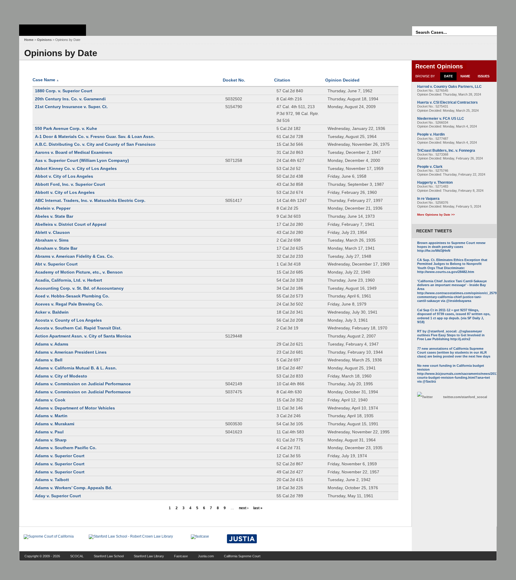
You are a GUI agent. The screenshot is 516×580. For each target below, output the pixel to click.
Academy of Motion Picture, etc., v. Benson (79, 272)
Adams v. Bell (48, 359)
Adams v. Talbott (52, 479)
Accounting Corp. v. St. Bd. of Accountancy (79, 288)
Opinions (44, 40)
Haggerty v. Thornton (435, 182)
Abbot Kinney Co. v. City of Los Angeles (76, 168)
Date (448, 76)
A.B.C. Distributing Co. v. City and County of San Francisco (95, 144)
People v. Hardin (431, 134)
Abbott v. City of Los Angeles (65, 192)
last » (257, 508)
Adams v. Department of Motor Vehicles (75, 408)
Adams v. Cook (50, 400)
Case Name (46, 79)
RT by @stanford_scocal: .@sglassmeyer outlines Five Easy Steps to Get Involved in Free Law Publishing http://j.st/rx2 (451, 335)
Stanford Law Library (149, 556)
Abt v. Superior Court (56, 264)
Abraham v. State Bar (56, 248)
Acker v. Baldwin (52, 312)
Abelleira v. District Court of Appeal (70, 224)
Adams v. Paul (49, 431)
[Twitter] (428, 397)
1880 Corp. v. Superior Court (63, 90)
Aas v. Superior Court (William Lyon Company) (82, 160)
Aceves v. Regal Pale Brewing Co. (69, 304)
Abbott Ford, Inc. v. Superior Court (70, 184)
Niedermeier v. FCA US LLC (440, 118)
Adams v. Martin (51, 415)
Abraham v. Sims (52, 240)
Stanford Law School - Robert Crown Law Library (51, 10)
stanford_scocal (465, 397)
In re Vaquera (428, 199)
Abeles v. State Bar (54, 216)
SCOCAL (77, 556)
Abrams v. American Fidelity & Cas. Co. (74, 256)
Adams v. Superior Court (60, 455)
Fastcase (181, 556)
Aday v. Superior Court (58, 495)
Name (465, 76)
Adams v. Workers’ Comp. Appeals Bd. (73, 487)
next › (243, 508)
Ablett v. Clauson (52, 232)
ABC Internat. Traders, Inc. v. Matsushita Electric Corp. (90, 200)
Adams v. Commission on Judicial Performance (83, 383)
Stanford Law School (109, 556)
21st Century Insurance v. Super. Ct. (71, 106)
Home (28, 40)
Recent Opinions (439, 66)
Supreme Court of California (52, 30)
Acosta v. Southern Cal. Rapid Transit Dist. (78, 328)
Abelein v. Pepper (52, 208)
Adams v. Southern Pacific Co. (65, 447)
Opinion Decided (342, 80)
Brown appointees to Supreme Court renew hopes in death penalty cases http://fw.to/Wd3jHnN (451, 246)
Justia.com (206, 556)
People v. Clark (430, 167)
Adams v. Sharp (51, 440)
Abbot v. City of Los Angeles (64, 176)
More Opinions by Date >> (436, 214)
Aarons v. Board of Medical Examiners (73, 152)
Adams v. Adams (51, 344)
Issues (483, 76)
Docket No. (234, 80)
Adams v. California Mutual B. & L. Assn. (76, 368)
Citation (282, 80)
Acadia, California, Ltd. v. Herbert (68, 280)
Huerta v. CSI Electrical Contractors (447, 102)
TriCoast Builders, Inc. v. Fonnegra (446, 150)
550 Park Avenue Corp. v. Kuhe (66, 128)
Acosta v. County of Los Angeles (68, 320)
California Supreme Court (242, 556)
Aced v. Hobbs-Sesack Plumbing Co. (72, 296)
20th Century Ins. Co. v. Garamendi (70, 98)
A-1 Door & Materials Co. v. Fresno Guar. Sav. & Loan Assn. (95, 136)
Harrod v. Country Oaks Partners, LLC (449, 87)
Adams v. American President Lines (71, 352)
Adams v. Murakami (54, 423)
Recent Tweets (434, 230)
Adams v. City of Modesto (61, 376)
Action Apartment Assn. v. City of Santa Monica (83, 336)
